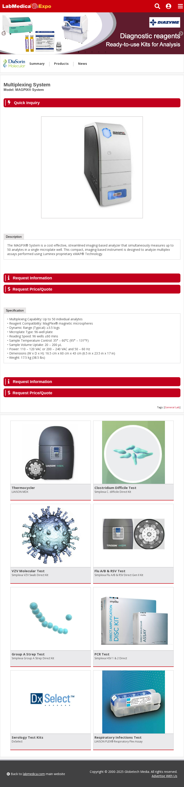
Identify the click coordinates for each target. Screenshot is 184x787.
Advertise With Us (164, 776)
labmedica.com (34, 774)
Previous (3, 33)
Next (180, 33)
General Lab (172, 407)
